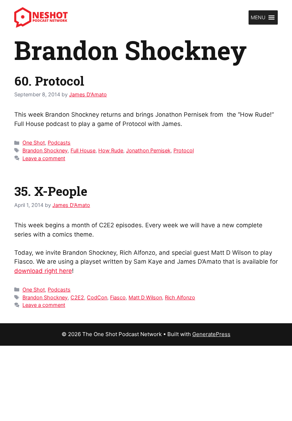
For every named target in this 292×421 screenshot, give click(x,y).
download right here (43, 270)
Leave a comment (43, 158)
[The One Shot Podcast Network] (41, 17)
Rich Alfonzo (180, 297)
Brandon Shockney (45, 150)
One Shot (33, 143)
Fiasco (118, 297)
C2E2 (77, 297)
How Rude (110, 150)
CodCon (97, 297)
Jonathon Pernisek (148, 150)
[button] (258, 17)
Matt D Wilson (145, 297)
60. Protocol (49, 80)
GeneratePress (211, 334)
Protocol (183, 150)
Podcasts (59, 143)
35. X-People (50, 191)
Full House (83, 150)
